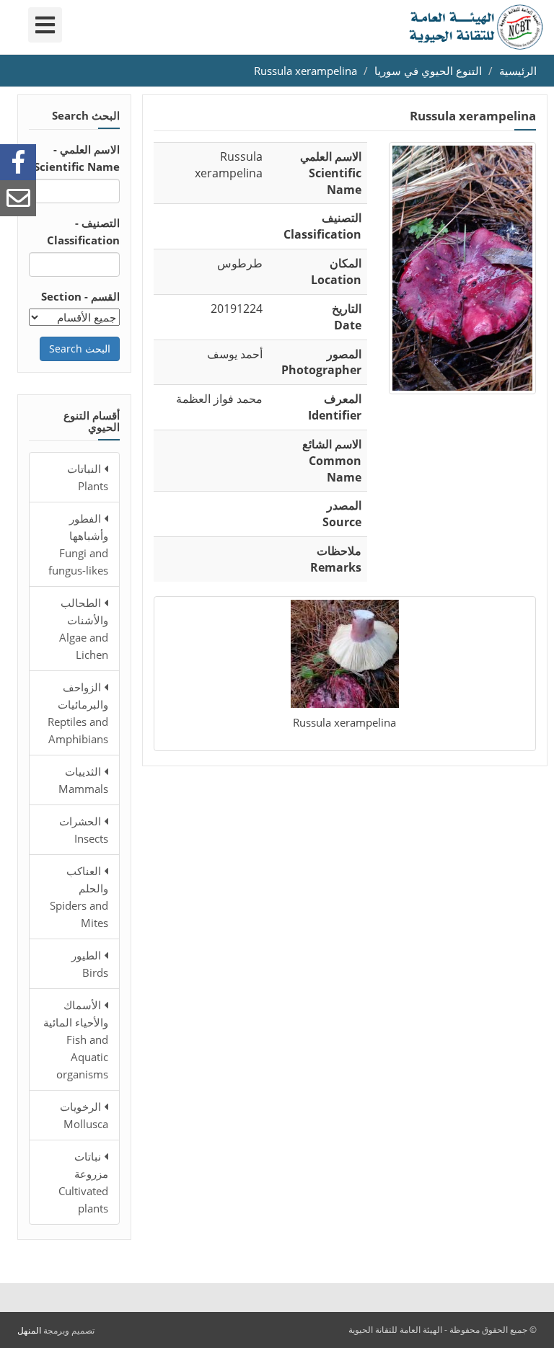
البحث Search (79, 348)
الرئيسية (518, 70)
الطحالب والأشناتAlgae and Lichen (83, 628)
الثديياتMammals (83, 780)
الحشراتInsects (83, 830)
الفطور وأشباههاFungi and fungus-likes (78, 544)
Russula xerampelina (305, 70)
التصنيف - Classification (83, 231)
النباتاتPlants (87, 477)
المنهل (29, 1330)
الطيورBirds (89, 964)
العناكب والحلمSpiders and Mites (79, 897)
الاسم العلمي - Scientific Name (77, 158)
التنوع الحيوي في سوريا (428, 70)
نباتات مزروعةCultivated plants (83, 1182)
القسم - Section (80, 296)
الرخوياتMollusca (84, 1115)
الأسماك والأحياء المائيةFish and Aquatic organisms (75, 1039)
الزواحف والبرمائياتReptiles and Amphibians (78, 713)
